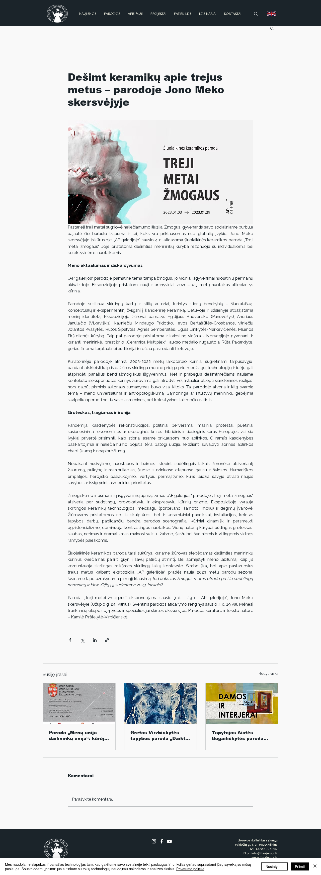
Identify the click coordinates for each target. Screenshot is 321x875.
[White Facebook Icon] (162, 841)
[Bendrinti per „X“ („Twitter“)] (82, 640)
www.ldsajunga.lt (265, 857)
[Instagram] (154, 841)
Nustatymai (274, 866)
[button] (272, 28)
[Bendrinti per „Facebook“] (70, 640)
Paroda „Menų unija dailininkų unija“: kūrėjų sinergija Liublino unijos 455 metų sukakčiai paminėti (78, 735)
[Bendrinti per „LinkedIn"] (94, 640)
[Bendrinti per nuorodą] (107, 640)
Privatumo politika (190, 868)
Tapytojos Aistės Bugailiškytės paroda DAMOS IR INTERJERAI (240, 735)
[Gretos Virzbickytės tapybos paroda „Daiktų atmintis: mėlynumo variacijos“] (160, 703)
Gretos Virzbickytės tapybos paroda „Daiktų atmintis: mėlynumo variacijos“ (159, 735)
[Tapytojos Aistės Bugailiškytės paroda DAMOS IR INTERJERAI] (242, 703)
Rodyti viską (268, 674)
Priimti (300, 866)
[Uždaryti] (315, 866)
